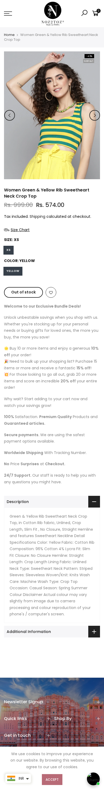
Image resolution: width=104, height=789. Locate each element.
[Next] (94, 115)
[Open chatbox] (93, 778)
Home (9, 34)
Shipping (37, 216)
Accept (52, 779)
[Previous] (9, 115)
